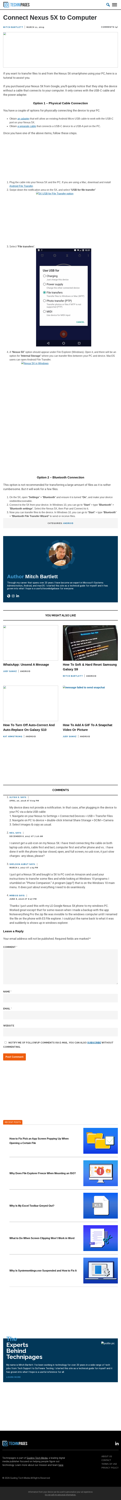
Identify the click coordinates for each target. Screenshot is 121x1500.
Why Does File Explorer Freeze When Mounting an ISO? (42, 1173)
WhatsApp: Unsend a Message (26, 664)
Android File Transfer (21, 186)
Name (7, 991)
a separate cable (26, 126)
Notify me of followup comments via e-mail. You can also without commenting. (58, 1044)
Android (68, 523)
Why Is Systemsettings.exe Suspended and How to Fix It (43, 1270)
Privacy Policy (110, 1468)
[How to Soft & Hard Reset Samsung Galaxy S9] (90, 643)
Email (7, 1008)
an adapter (23, 118)
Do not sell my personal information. (60, 1495)
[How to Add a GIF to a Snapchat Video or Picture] (90, 703)
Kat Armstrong (12, 736)
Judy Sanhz (10, 671)
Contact (106, 1460)
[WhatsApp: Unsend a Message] (30, 643)
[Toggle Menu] (114, 4)
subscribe (94, 1042)
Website (8, 1025)
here (60, 1465)
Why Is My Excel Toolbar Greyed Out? (31, 1205)
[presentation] (100, 1141)
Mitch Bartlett (13, 27)
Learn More (13, 1377)
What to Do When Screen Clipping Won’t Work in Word (42, 1238)
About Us (106, 1456)
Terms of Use (109, 1464)
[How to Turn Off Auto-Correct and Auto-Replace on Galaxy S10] (30, 703)
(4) (116, 27)
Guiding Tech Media (37, 1458)
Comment (10, 947)
